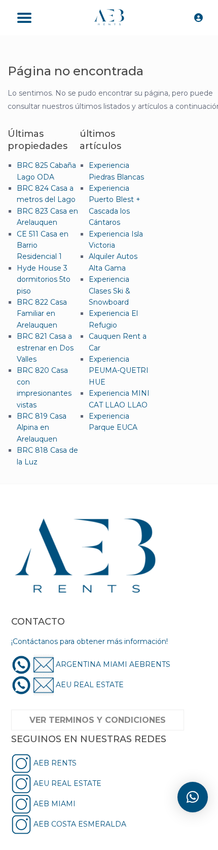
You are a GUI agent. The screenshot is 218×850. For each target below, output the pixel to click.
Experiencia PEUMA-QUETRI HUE (119, 371)
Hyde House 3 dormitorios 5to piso (43, 279)
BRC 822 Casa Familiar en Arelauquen (42, 314)
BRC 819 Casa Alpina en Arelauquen (41, 428)
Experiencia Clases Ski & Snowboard (109, 291)
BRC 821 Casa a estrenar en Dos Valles (45, 348)
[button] (192, 797)
